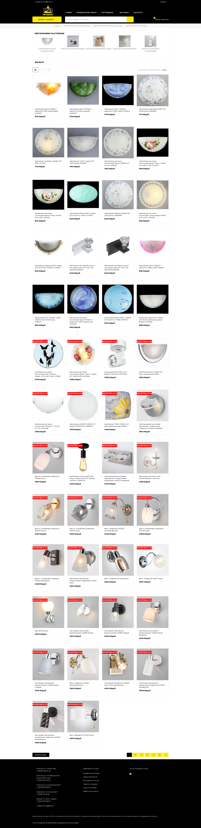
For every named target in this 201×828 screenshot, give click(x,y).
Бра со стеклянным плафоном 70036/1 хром (47, 477)
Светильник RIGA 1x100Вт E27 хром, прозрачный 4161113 (150, 373)
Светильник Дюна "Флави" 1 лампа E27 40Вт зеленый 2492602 (81, 111)
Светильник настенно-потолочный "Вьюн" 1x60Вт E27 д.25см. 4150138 (116, 163)
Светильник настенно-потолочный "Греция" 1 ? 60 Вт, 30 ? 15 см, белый (47, 426)
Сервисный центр (90, 777)
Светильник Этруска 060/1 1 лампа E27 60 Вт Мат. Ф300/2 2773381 (48, 267)
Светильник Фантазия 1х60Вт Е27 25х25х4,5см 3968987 (152, 110)
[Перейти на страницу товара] (48, 90)
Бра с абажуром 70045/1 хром (82, 735)
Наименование (154, 70)
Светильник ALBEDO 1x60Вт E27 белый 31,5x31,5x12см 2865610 (83, 425)
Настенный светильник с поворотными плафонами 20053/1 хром (83, 581)
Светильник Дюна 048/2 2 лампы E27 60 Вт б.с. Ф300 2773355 (117, 319)
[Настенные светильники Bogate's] (125, 46)
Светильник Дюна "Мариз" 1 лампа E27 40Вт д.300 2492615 (151, 267)
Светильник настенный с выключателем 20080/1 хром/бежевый (151, 633)
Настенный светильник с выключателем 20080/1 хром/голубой (47, 685)
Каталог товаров (45, 19)
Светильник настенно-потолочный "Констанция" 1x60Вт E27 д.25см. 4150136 (152, 215)
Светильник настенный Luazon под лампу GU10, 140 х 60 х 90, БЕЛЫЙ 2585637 (82, 268)
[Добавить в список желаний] (48, 122)
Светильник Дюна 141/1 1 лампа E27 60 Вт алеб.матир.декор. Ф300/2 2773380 (151, 320)
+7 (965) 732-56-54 (43, 794)
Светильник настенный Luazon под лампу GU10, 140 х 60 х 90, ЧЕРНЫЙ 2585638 (116, 268)
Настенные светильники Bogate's (125, 49)
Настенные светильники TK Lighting (99, 49)
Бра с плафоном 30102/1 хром (151, 578)
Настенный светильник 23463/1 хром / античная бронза (116, 684)
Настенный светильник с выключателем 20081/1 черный (116, 632)
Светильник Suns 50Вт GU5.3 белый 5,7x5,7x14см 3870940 (115, 373)
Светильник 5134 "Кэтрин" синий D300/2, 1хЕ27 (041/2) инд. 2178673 (47, 320)
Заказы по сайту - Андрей (47, 799)
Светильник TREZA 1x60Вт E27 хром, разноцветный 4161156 (116, 425)
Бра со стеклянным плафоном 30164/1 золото (47, 530)
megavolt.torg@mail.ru (44, 2)
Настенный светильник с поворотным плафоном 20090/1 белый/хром (152, 685)
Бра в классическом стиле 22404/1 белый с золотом (150, 477)
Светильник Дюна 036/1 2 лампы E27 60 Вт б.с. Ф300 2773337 (82, 214)
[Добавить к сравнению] (59, 122)
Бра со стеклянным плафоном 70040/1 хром (151, 530)
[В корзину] (38, 122)
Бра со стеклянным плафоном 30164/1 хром (82, 530)
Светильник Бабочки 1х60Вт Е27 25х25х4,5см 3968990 (117, 214)
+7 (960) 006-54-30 (44, 771)
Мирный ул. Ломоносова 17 (47, 792)
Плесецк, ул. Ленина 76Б (46, 768)
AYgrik (76, 823)
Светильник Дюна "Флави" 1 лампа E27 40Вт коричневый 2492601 (46, 111)
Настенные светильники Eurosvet (73, 49)
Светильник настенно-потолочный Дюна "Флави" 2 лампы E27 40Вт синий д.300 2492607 (81, 321)
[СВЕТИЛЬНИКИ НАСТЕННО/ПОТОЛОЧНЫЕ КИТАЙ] (47, 46)
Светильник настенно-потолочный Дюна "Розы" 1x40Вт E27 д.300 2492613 (48, 215)
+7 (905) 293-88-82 (43, 801)
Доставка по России (91, 780)
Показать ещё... (41, 755)
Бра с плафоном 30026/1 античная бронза (114, 530)
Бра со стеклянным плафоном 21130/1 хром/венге (47, 580)
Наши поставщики (90, 784)
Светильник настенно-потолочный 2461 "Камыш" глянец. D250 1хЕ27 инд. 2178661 (48, 374)
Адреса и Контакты (90, 791)
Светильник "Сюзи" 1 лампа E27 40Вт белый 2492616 (82, 162)
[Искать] (130, 19)
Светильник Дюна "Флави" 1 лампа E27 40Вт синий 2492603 (117, 110)
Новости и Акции (89, 788)
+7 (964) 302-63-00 (43, 780)
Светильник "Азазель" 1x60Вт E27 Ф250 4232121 (48, 162)
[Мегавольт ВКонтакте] (130, 773)
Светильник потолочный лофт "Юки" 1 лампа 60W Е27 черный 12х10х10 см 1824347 (82, 478)
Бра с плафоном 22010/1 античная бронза (79, 684)
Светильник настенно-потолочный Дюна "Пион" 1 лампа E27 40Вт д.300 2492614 (152, 163)
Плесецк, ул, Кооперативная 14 (49, 785)
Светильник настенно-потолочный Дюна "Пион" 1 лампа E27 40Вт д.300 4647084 (83, 374)
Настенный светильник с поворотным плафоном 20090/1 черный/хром (47, 737)
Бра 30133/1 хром (41, 631)
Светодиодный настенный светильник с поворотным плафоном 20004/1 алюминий (150, 426)
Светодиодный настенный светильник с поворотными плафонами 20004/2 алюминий (116, 478)
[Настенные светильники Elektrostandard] (150, 46)
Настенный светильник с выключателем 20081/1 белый (81, 632)
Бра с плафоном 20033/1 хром (116, 578)
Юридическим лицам (91, 773)
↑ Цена (164, 70)
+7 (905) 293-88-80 (44, 787)
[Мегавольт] (45, 10)
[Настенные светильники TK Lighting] (99, 46)
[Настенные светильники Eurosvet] (73, 46)
